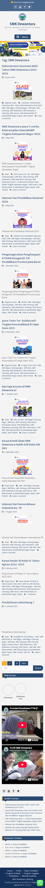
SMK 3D (25, 584)
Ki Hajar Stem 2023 (29, 365)
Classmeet (25, 103)
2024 (16, 174)
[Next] (25, 689)
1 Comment (31, 594)
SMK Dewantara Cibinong (21, 179)
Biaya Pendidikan (20, 844)
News (7, 174)
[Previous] (4, 689)
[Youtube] (20, 7)
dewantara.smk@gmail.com (24, 2)
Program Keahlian (13, 873)
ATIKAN (24, 302)
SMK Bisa (31, 108)
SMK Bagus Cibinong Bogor (16, 108)
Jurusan (21, 419)
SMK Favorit (14, 113)
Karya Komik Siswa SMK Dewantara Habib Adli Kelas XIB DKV (21, 444)
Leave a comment (19, 190)
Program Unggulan (31, 873)
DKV (15, 419)
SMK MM (5, 310)
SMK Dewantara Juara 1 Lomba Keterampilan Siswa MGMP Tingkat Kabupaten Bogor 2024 (21, 130)
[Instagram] (15, 7)
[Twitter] (29, 7)
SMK (3, 108)
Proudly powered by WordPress (17, 882)
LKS (28, 174)
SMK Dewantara (22, 24)
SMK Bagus (17, 639)
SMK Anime (6, 586)
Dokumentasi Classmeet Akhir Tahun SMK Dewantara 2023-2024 (20, 69)
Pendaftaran (14, 876)
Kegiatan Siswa (10, 103)
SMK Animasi (35, 584)
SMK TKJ (27, 652)
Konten (10, 871)
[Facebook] (25, 7)
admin (7, 844)
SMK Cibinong (28, 177)
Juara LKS (22, 174)
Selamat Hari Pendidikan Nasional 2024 (21, 824)
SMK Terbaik (28, 116)
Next (24, 663)
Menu (25, 37)
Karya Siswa (9, 485)
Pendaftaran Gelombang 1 (18, 602)
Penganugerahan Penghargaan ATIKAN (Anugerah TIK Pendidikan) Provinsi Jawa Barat (21, 258)
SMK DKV (22, 427)
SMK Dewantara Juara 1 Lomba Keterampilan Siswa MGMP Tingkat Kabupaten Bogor (20, 182)
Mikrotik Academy (29, 876)
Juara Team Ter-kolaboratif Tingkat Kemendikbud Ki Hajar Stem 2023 (20, 324)
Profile (18, 871)
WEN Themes (25, 885)
